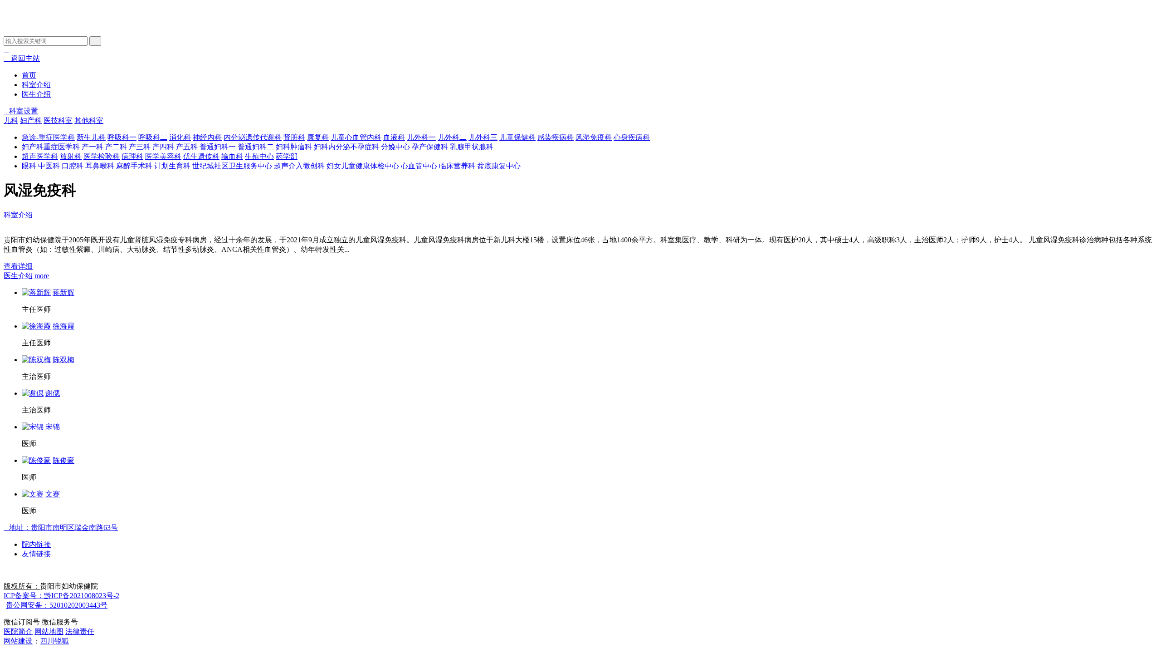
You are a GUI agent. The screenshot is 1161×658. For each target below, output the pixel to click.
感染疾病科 (555, 137)
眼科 (29, 166)
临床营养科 (457, 166)
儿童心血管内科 (356, 137)
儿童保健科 (517, 137)
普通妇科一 (218, 147)
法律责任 (79, 631)
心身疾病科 (632, 137)
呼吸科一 (122, 137)
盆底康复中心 (499, 166)
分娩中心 (395, 147)
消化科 (180, 137)
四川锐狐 (54, 641)
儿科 (11, 120)
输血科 (232, 156)
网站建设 (18, 641)
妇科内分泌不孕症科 (346, 147)
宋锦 (52, 427)
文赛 (52, 494)
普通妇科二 (256, 147)
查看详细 (18, 266)
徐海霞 (63, 326)
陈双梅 (63, 359)
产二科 (116, 147)
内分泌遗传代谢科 (253, 137)
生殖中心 (259, 156)
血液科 (394, 137)
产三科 (140, 147)
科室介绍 (36, 84)
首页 (29, 75)
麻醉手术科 (134, 166)
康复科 (318, 137)
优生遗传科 (201, 156)
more (41, 276)
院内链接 (36, 544)
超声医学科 (40, 156)
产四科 (163, 147)
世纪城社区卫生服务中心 (232, 166)
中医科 (49, 166)
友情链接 (36, 554)
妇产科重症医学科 (51, 147)
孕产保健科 (430, 147)
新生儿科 (91, 137)
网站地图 (48, 631)
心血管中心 (419, 166)
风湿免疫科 (594, 137)
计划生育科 (172, 166)
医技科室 (58, 120)
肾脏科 (294, 137)
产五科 (187, 147)
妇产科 (31, 120)
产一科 (92, 147)
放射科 (71, 156)
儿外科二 (452, 137)
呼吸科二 (152, 137)
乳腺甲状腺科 (471, 147)
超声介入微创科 (299, 166)
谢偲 (52, 393)
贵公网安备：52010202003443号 (56, 605)
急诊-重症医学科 (48, 137)
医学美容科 (163, 156)
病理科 (132, 156)
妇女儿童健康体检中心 (363, 166)
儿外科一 (421, 137)
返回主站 (22, 58)
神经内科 (207, 137)
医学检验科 (101, 156)
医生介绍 (36, 94)
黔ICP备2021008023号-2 (61, 595)
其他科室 (88, 120)
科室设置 (21, 111)
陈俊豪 (63, 460)
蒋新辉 (63, 292)
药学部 (287, 156)
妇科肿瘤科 (294, 147)
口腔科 (72, 166)
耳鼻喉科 (99, 166)
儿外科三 (483, 137)
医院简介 (18, 631)
